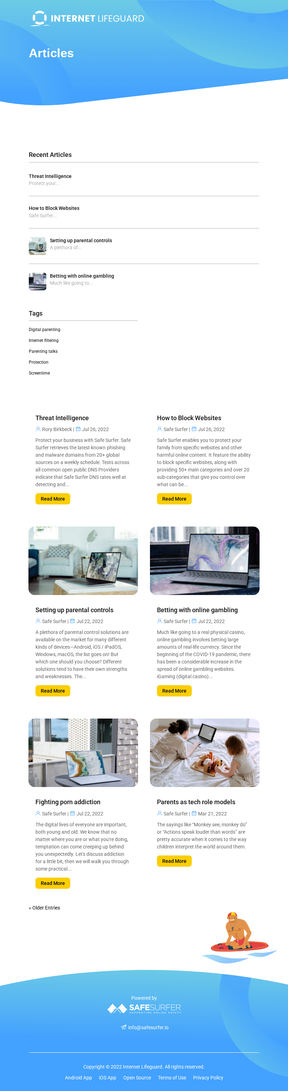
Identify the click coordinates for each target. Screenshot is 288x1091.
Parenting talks (43, 351)
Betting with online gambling (82, 276)
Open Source (137, 1077)
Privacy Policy (208, 1077)
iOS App (107, 1077)
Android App (78, 1077)
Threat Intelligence (50, 176)
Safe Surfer (54, 621)
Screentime (39, 373)
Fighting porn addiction (67, 802)
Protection (38, 362)
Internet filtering (44, 340)
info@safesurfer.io (148, 1027)
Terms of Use (172, 1077)
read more (53, 499)
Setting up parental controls (81, 240)
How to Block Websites (54, 208)
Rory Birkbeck (57, 429)
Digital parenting (44, 329)
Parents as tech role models (196, 802)
